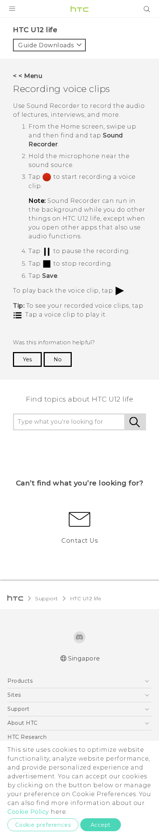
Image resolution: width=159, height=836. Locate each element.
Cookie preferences (43, 825)
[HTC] (79, 8)
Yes (27, 359)
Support (46, 598)
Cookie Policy (28, 811)
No (58, 359)
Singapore (84, 658)
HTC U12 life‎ (86, 598)
